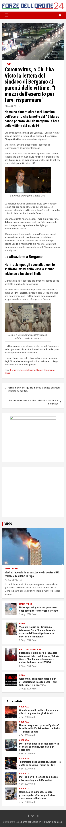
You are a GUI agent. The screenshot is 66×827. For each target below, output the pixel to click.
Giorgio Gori (41, 370)
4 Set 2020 (24, 717)
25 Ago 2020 (25, 688)
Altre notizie (14, 701)
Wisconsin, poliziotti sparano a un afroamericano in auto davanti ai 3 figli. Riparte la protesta (38, 682)
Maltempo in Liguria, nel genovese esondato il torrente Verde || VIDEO (38, 609)
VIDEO (8, 524)
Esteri (8, 568)
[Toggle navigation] (6, 15)
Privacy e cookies (53, 822)
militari (51, 370)
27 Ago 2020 (25, 640)
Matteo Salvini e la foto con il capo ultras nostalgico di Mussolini (38, 778)
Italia (8, 64)
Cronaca (24, 707)
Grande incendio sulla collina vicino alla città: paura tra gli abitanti (38, 712)
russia (7, 373)
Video (15, 568)
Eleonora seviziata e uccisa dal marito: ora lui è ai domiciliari (33, 402)
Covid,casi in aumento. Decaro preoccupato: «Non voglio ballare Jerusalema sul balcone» (37, 795)
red (19, 106)
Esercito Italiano (27, 370)
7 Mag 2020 (10, 106)
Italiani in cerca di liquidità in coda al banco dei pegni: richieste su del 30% (34, 389)
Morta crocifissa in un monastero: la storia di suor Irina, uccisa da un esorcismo (39, 746)
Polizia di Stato (27, 650)
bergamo (14, 370)
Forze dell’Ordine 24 (31, 822)
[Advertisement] (33, 494)
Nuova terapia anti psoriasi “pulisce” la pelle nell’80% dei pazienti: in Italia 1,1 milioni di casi (39, 728)
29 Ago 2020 (11, 580)
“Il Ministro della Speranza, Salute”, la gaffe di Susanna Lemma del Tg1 (40, 763)
